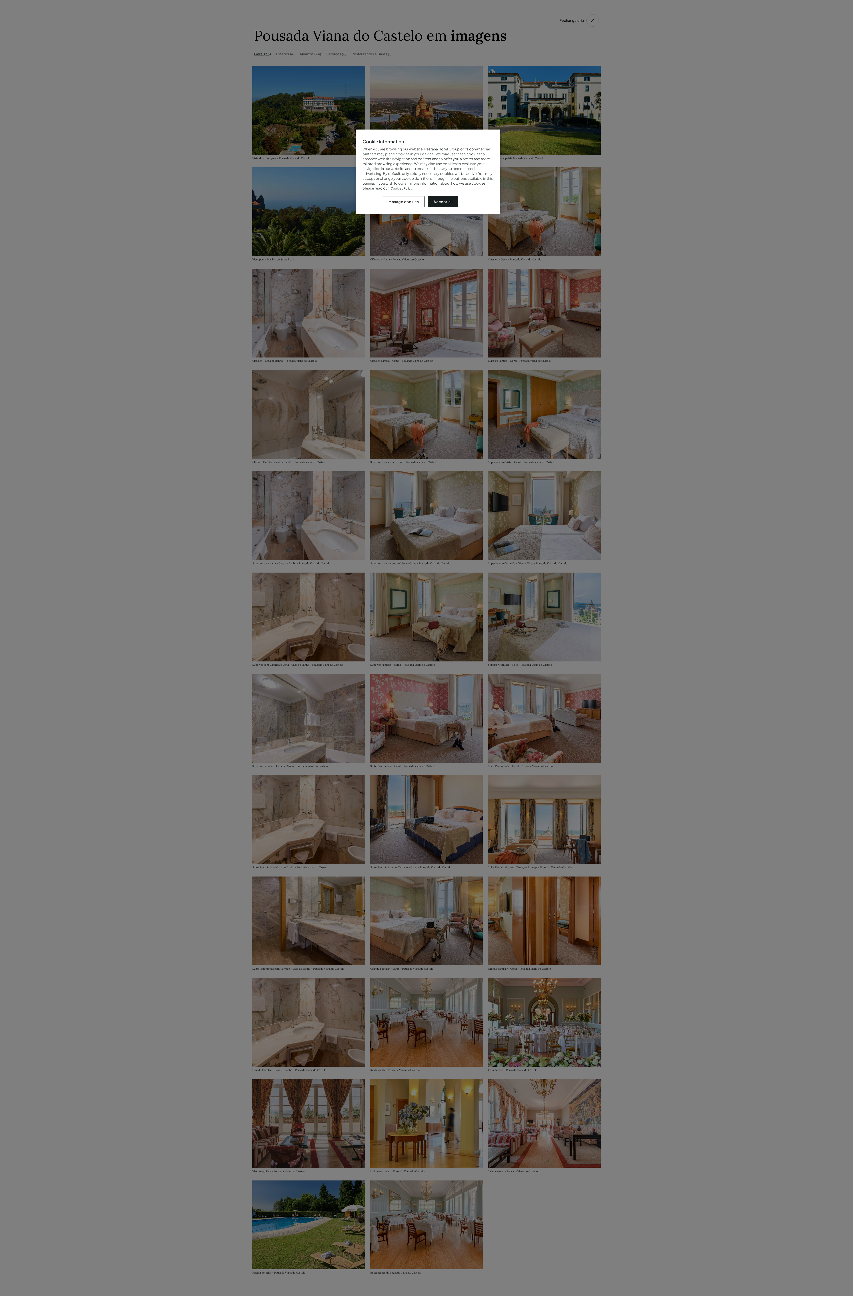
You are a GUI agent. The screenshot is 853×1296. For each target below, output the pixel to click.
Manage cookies (404, 201)
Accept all (443, 201)
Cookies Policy (401, 188)
